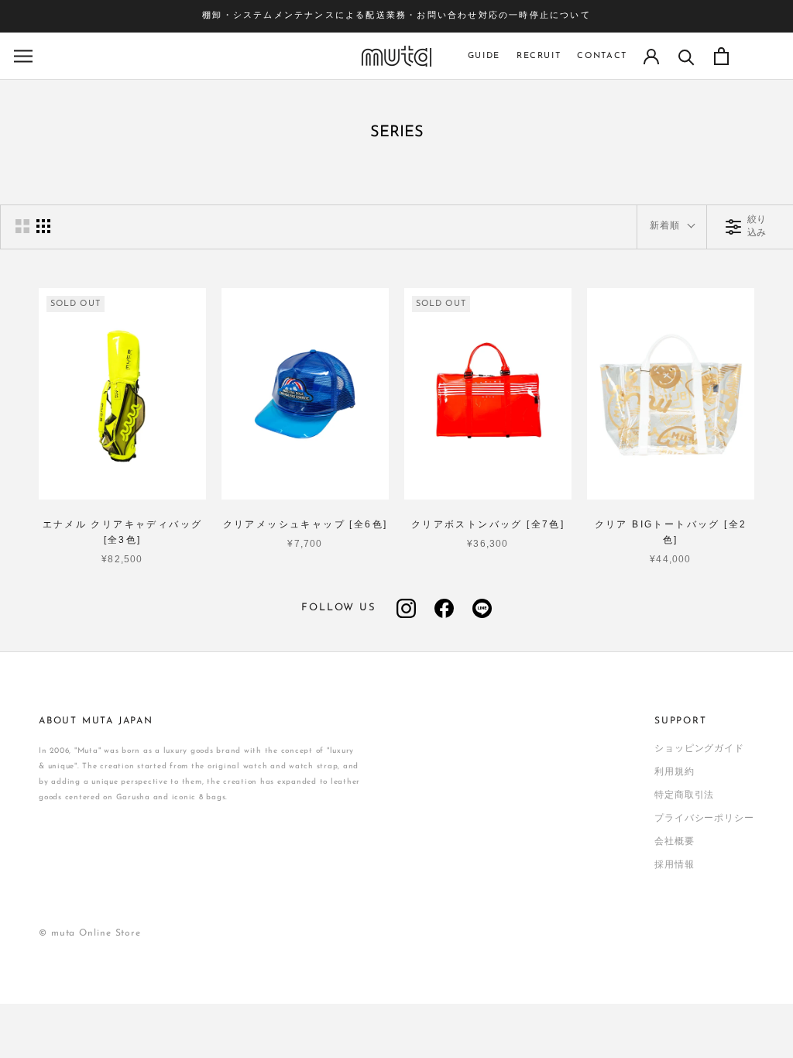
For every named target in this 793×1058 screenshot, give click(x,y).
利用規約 (674, 772)
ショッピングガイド (699, 749)
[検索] (686, 56)
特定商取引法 (684, 795)
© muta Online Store (90, 933)
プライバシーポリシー (704, 818)
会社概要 (674, 842)
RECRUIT (539, 56)
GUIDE (484, 56)
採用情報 (674, 865)
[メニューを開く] (23, 56)
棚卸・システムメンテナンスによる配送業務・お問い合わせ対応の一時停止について (396, 16)
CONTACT (602, 56)
